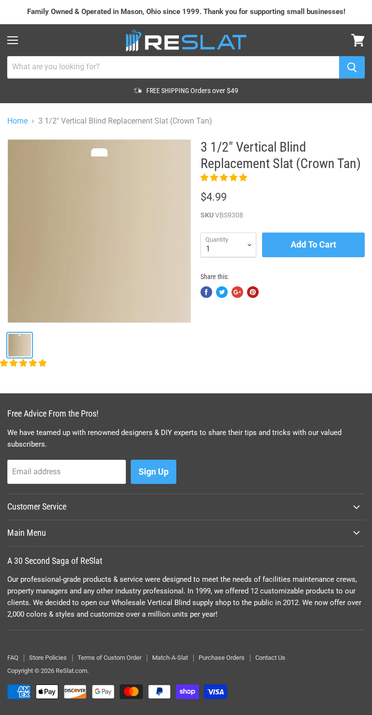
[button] (225, 177)
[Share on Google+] (237, 292)
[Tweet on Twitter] (222, 292)
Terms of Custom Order (109, 657)
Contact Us (270, 657)
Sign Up (154, 471)
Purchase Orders (222, 657)
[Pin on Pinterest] (253, 292)
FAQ (12, 657)
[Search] (352, 67)
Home (17, 121)
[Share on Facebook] (206, 292)
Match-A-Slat (170, 657)
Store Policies (48, 657)
